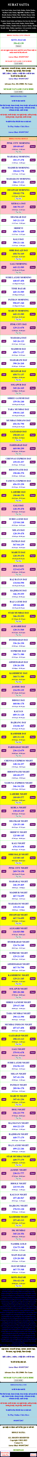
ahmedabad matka (5, 1307)
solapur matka (24, 1295)
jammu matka (25, 1307)
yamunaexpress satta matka (9, 1327)
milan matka (25, 1301)
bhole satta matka (11, 1337)
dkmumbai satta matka (23, 1339)
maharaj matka (22, 1293)
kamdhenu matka (16, 1307)
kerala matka (6, 1289)
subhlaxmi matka (23, 1291)
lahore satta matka (23, 1327)
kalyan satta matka (22, 1337)
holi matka (33, 1301)
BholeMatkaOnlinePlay (5, 1453)
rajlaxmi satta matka (11, 1331)
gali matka (15, 1291)
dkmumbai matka (31, 1308)
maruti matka (13, 1293)
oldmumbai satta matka (28, 1341)
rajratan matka (5, 1303)
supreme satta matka (28, 1333)
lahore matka (18, 1301)
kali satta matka (12, 1314)
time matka (32, 1291)
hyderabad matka (20, 1305)
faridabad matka (9, 1299)
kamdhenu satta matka (21, 1335)
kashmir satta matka (10, 1339)
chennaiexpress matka (20, 1299)
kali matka (31, 1289)
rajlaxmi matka (24, 1303)
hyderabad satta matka (15, 1333)
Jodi (3, 146)
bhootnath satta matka (30, 1326)
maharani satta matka (11, 1320)
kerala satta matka (15, 1312)
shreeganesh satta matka (13, 1322)
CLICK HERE (18, 63)
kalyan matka (4, 1308)
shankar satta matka (27, 1312)
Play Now (18, 151)
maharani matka (6, 1295)
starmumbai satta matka (24, 1331)
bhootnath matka (32, 1299)
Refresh (18, 46)
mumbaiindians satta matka (9, 1324)
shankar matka (15, 1289)
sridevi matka (23, 1289)
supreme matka (30, 1305)
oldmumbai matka (29, 1310)
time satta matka (23, 1316)
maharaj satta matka (22, 1318)
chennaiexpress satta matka (15, 1326)
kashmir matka (21, 1308)
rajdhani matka (14, 1303)
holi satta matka (10, 1329)
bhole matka (33, 1307)
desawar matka (15, 1295)
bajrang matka (13, 1308)
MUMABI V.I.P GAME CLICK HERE (18, 62)
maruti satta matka (10, 1318)
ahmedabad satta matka (8, 1335)
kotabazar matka (5, 1312)
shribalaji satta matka (24, 1314)
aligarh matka (11, 1305)
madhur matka (31, 1293)
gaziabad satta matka (24, 1324)
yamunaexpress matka (7, 1301)
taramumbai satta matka (27, 1322)
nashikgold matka (8, 1310)
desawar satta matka (23, 1320)
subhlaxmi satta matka (12, 1316)
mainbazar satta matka (15, 1341)
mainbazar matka (18, 1310)
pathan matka (5, 1293)
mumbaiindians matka (23, 1297)
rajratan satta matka (21, 1329)
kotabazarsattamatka (18, 1343)
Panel (33, 146)
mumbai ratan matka (21, 1345)
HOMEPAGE (18, 1450)
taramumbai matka (11, 1297)
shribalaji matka (6, 1291)
